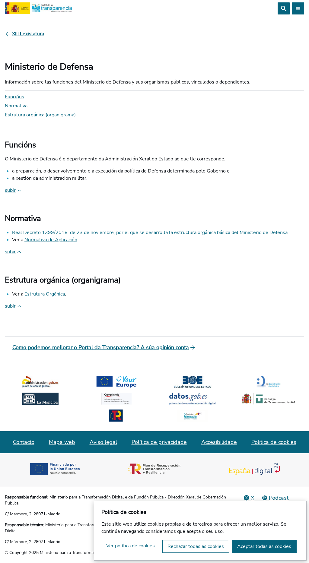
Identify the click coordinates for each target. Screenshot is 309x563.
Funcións (14, 96)
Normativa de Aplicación (50, 239)
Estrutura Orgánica (44, 294)
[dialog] (200, 531)
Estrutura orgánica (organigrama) (40, 115)
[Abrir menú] (298, 8)
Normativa (16, 106)
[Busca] (284, 8)
